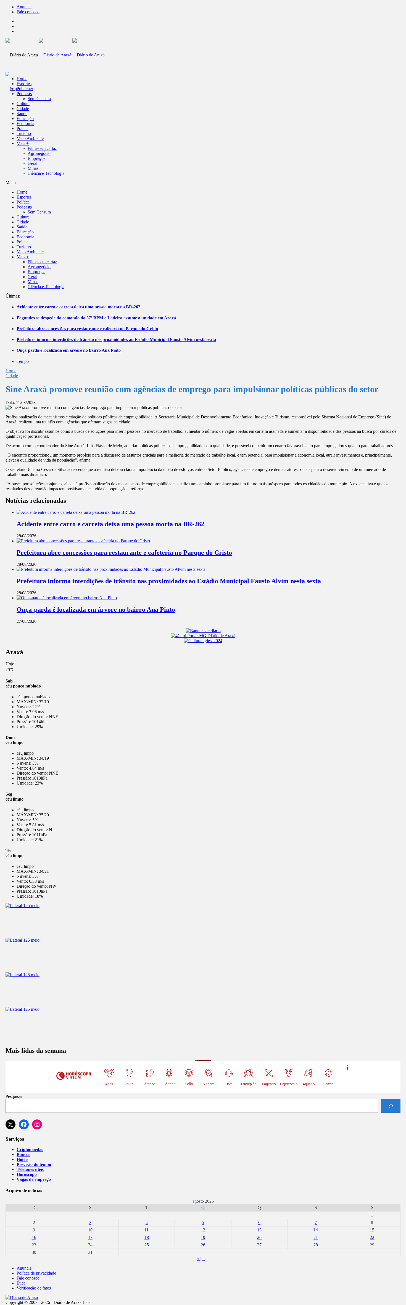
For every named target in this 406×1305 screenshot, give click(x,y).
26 (203, 1245)
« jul (201, 1258)
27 (259, 1245)
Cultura (23, 103)
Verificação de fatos (34, 1288)
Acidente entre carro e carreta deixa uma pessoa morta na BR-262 (78, 306)
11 (146, 1230)
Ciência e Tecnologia (46, 173)
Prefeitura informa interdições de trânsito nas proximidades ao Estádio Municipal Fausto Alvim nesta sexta (116, 339)
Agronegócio (39, 153)
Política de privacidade (36, 1273)
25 (146, 1245)
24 (90, 1245)
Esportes (24, 83)
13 (259, 1230)
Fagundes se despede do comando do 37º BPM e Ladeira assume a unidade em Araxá (96, 318)
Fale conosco (28, 11)
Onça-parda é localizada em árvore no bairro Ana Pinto (69, 350)
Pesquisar (14, 1096)
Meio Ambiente (30, 138)
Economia (25, 123)
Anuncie (24, 6)
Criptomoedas (30, 1149)
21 (315, 1237)
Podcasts (24, 93)
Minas (33, 168)
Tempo (23, 361)
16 (34, 1237)
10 (90, 1230)
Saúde (22, 113)
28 (315, 1245)
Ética (21, 1283)
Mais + (23, 143)
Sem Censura (39, 98)
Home (11, 370)
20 (259, 1237)
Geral (32, 163)
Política (23, 88)
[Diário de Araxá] (72, 55)
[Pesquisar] (390, 1106)
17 (90, 1237)
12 (203, 1230)
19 (203, 1237)
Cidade (23, 108)
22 (372, 1237)
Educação (25, 118)
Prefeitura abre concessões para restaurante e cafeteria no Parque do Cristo (87, 328)
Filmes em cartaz (42, 148)
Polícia (22, 128)
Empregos (36, 158)
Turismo (24, 133)
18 (146, 1237)
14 (315, 1230)
